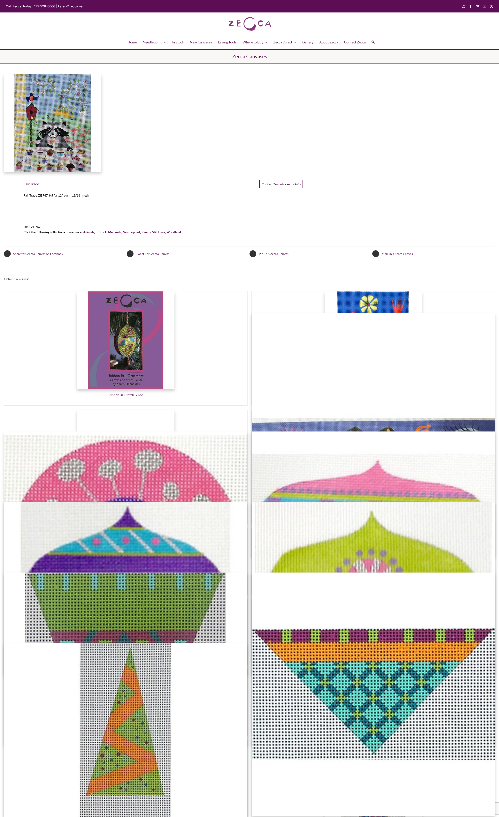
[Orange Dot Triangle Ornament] (373, 694)
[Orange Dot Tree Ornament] (125, 764)
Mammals (114, 232)
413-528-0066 (44, 6)
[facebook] (470, 6)
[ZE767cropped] (122, 123)
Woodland (173, 232)
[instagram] (463, 6)
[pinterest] (477, 6)
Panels (146, 232)
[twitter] (491, 6)
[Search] (373, 42)
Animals (88, 232)
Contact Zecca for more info (281, 184)
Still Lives (158, 232)
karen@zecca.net (70, 6)
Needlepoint (131, 232)
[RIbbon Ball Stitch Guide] (125, 340)
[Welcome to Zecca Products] (249, 18)
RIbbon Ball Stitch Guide (126, 395)
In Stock (101, 232)
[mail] (484, 6)
